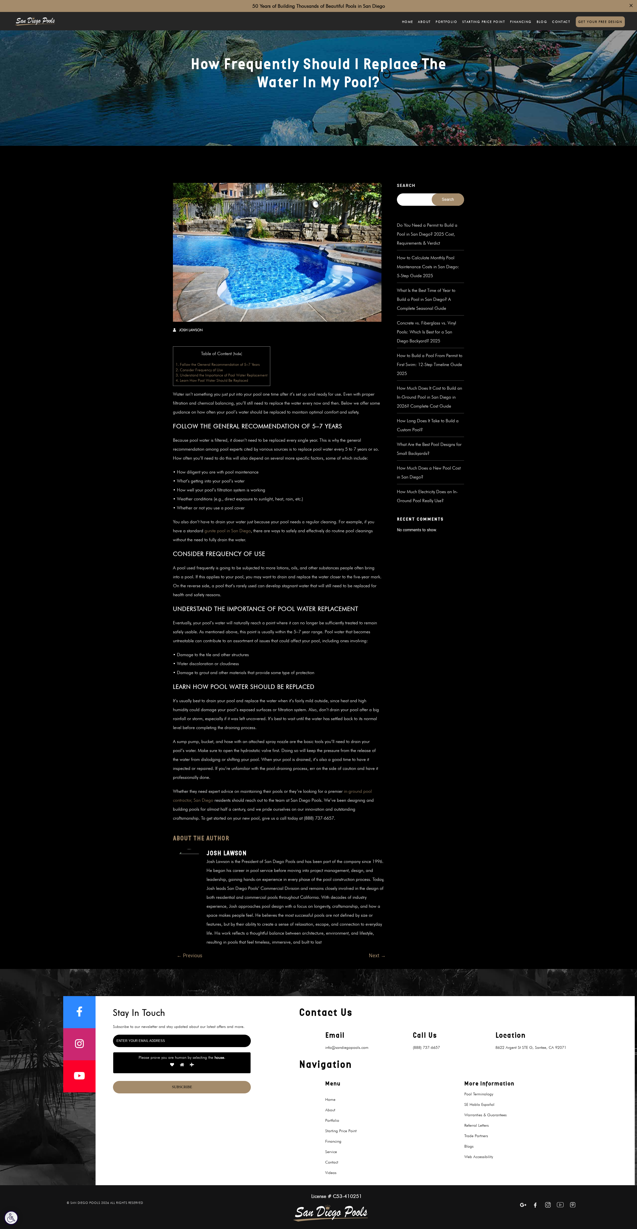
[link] (35, 20)
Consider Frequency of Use (199, 370)
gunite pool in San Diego (228, 530)
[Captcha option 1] (172, 1065)
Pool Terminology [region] (478, 1094)
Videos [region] (330, 1172)
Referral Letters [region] (476, 1125)
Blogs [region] (469, 1146)
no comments (368, 330)
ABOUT (424, 22)
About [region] (330, 1110)
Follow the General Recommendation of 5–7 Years (218, 364)
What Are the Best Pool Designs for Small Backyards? (429, 449)
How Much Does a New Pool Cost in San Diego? (429, 472)
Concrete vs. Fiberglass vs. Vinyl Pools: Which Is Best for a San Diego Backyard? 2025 (426, 331)
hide (237, 353)
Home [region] (330, 1099)
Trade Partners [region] (476, 1135)
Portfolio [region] (332, 1120)
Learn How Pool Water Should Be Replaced (212, 380)
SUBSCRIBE (182, 1087)
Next (377, 956)
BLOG (542, 22)
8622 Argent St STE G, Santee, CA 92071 (530, 1047)
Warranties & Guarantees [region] (485, 1115)
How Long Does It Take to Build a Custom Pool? (428, 425)
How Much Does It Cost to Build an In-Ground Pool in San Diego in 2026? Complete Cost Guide (429, 397)
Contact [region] (331, 1162)
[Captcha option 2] (182, 1065)
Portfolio (446, 22)
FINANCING (521, 22)
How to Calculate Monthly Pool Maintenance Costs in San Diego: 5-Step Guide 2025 (428, 266)
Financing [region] (333, 1141)
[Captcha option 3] (192, 1065)
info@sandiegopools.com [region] (347, 1047)
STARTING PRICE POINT (483, 22)
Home (407, 22)
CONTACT (561, 22)
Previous (189, 956)
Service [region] (331, 1151)
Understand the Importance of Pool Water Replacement (221, 375)
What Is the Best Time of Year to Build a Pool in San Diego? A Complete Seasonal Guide (426, 299)
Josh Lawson (191, 330)
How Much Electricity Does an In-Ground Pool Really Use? (427, 496)
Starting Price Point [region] (341, 1130)
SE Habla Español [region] (479, 1104)
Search (406, 185)
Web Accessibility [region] (478, 1156)
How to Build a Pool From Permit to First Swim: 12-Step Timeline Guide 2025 (429, 364)
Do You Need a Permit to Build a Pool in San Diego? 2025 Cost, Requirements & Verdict (427, 234)
